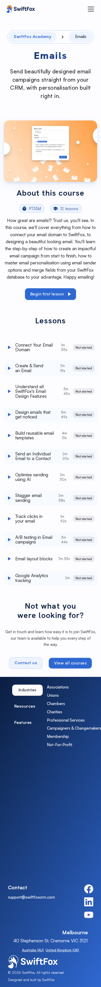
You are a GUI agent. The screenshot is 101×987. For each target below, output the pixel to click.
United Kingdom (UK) (62, 950)
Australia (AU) (33, 950)
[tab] (27, 690)
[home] (19, 9)
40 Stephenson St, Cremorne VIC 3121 (50, 940)
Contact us (26, 662)
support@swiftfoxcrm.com (31, 897)
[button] (91, 9)
